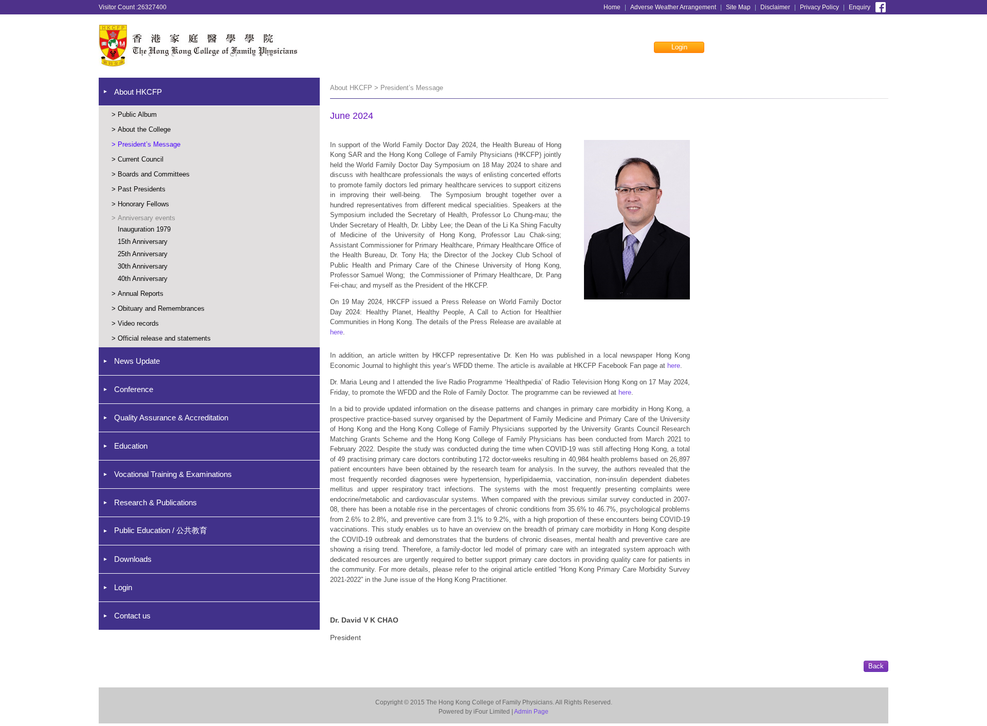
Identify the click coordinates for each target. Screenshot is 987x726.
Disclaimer (775, 7)
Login (679, 47)
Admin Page (531, 711)
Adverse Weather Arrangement (673, 7)
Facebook (880, 6)
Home (612, 7)
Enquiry (859, 7)
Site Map (738, 7)
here (336, 332)
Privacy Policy (819, 7)
